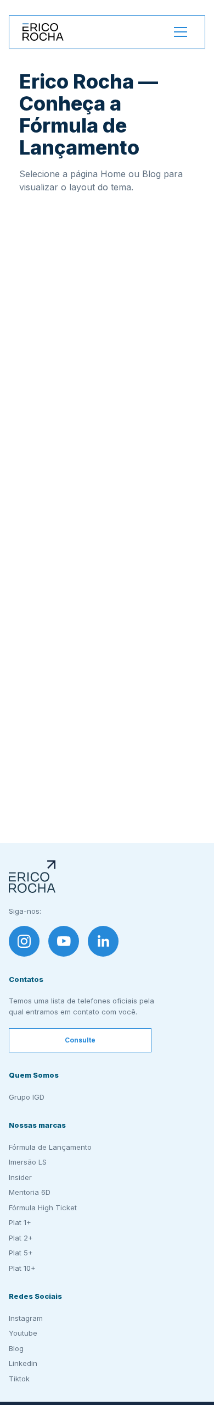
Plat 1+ (20, 1222)
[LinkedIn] (103, 941)
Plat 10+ (22, 1268)
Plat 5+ (21, 1252)
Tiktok (19, 1378)
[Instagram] (24, 941)
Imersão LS (28, 1161)
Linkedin (23, 1363)
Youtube (23, 1333)
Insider (20, 1177)
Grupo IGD (26, 1097)
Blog (16, 1348)
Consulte (80, 1040)
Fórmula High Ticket (43, 1207)
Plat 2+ (21, 1237)
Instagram (26, 1318)
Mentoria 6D (29, 1192)
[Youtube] (63, 941)
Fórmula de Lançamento (50, 1147)
